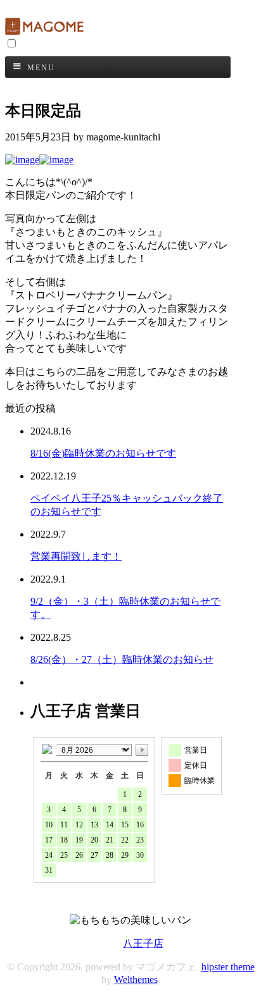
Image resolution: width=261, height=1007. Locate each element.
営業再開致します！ (76, 556)
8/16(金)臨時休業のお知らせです (103, 453)
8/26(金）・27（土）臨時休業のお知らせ (121, 659)
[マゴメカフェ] (46, 31)
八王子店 (143, 943)
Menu (41, 67)
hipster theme (228, 966)
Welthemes (136, 979)
